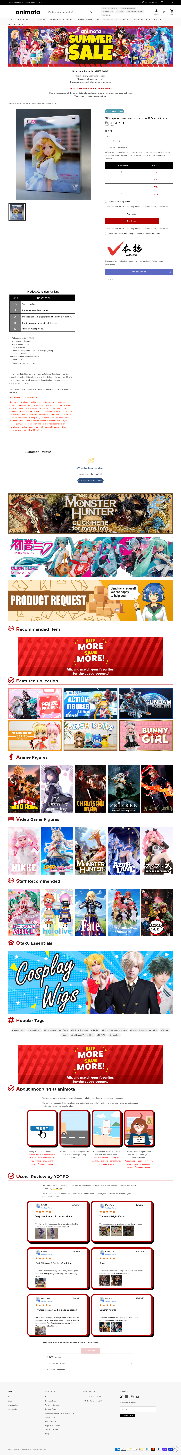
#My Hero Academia (79, 1030)
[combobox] (69, 12)
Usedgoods (12, 1409)
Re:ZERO (120, 12)
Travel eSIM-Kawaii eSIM (92, 1397)
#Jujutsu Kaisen (34, 1030)
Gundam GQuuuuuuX (128, 8)
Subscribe (127, 1415)
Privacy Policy (51, 1409)
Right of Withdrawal (52, 1425)
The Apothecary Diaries (135, 12)
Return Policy (50, 1421)
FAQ (47, 1434)
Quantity (108, 136)
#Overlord (165, 1030)
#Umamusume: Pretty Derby (56, 1030)
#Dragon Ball (113, 1035)
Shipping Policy (51, 1417)
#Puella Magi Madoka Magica (114, 1030)
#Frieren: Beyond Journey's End (144, 1030)
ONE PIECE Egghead (110, 8)
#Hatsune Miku (18, 1030)
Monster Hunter (108, 12)
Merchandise (13, 1405)
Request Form (50, 1401)
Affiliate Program (51, 1429)
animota (16, 1449)
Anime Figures (13, 1397)
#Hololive (95, 1030)
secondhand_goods (114, 111)
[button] (10, 12)
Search (48, 1397)
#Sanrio (64, 1035)
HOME (10, 103)
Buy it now (132, 221)
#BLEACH (101, 1035)
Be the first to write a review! (90, 480)
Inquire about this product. (119, 201)
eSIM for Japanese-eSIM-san (94, 1401)
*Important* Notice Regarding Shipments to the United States (134, 233)
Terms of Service (52, 1405)
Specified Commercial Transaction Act (60, 1413)
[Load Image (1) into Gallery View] (17, 212)
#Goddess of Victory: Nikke (82, 1035)
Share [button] (110, 279)
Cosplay (11, 1401)
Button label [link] (90, 1350)
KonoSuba (106, 15)
